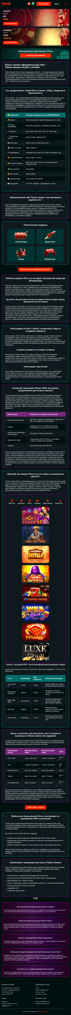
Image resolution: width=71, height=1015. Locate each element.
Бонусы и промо (40, 992)
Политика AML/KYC (7, 994)
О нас (37, 988)
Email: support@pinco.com (43, 1001)
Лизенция (4, 1001)
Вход (57, 4)
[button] (68, 1007)
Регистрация (44, 4)
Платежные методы (41, 994)
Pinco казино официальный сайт (35, 269)
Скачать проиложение (42, 990)
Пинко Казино (43, 1011)
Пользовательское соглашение (10, 988)
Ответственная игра (7, 992)
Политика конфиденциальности (11, 990)
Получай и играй (10, 23)
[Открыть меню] (66, 4)
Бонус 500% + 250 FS (35, 807)
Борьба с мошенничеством (9, 1003)
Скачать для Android (35, 55)
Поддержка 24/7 (6, 1005)
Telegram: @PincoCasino (42, 1003)
